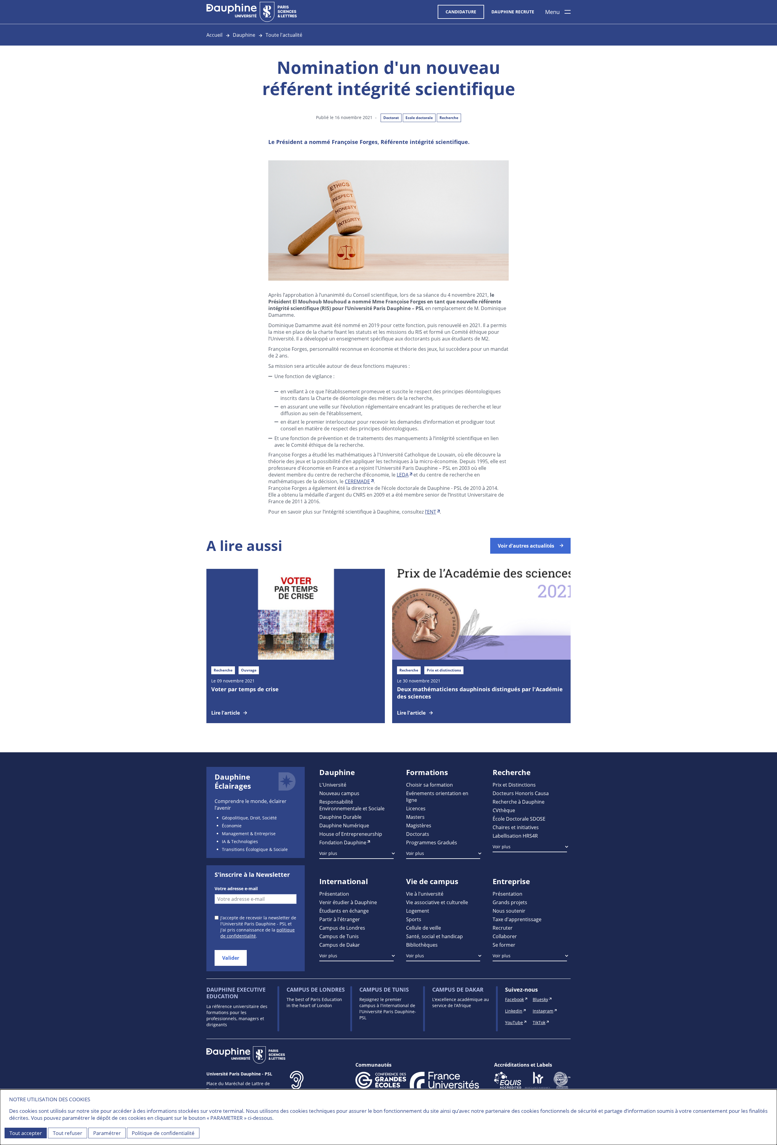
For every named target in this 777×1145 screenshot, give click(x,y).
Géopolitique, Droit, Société (249, 818)
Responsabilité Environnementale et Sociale (352, 805)
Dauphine (244, 35)
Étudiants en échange (344, 910)
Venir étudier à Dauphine (348, 902)
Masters (415, 817)
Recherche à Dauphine (519, 801)
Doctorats (417, 834)
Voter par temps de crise (245, 689)
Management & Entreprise (249, 833)
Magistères (418, 825)
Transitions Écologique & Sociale (255, 849)
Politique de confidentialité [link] (163, 1133)
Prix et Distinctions (514, 784)
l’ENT (430, 511)
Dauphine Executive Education (236, 993)
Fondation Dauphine (342, 842)
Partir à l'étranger (339, 919)
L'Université (332, 784)
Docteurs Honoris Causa (521, 793)
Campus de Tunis (339, 936)
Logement (417, 910)
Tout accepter (25, 1133)
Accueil (214, 35)
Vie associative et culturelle (437, 902)
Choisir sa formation (429, 784)
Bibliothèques (422, 945)
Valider (230, 958)
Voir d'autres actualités (526, 545)
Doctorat (391, 117)
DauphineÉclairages (233, 781)
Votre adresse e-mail (236, 888)
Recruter (503, 928)
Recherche (448, 117)
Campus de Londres (342, 928)
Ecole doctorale (419, 117)
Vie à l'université (424, 893)
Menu (552, 11)
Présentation (334, 893)
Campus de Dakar (339, 945)
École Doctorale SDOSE (519, 818)
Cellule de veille (423, 928)
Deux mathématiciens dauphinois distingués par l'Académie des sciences (480, 692)
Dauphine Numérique (344, 825)
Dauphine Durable (340, 817)
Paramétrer (107, 1133)
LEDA (403, 474)
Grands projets (510, 902)
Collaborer (505, 936)
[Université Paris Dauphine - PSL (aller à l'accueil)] (251, 12)
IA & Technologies (240, 841)
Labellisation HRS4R (515, 835)
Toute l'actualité (284, 35)
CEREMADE (357, 481)
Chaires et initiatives (516, 827)
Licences (416, 808)
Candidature (461, 12)
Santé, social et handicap (434, 936)
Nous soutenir (509, 910)
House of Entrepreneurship (350, 834)
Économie (232, 826)
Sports (413, 919)
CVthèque (504, 810)
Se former (504, 945)
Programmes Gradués (431, 842)
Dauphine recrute (512, 12)
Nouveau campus (339, 793)
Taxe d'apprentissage (517, 919)
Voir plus (328, 853)
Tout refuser (67, 1133)
